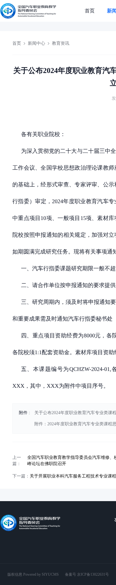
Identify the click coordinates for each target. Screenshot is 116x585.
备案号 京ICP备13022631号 (87, 574)
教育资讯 (60, 43)
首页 (90, 10)
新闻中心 (36, 43)
